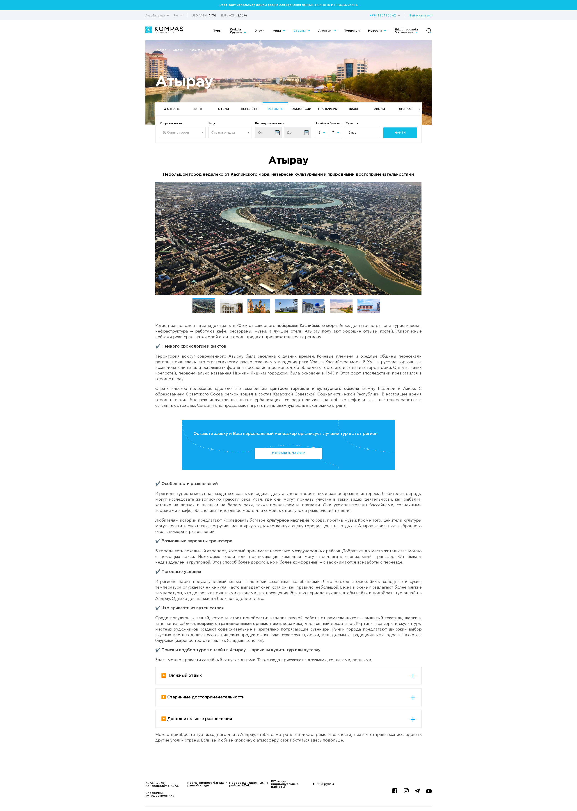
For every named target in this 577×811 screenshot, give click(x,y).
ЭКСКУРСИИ (301, 109)
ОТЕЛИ (223, 109)
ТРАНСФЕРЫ (327, 109)
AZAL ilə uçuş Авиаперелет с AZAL (162, 784)
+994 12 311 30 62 (382, 15)
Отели (259, 31)
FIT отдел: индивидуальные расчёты (284, 784)
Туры (217, 31)
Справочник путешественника (159, 794)
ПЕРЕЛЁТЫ (249, 109)
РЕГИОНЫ (275, 109)
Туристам (352, 31)
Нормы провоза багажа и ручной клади (207, 784)
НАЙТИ (400, 133)
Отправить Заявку (288, 453)
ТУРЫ (197, 109)
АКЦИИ (379, 109)
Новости (375, 31)
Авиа (277, 31)
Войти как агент (421, 15)
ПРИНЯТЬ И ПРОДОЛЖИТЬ (336, 5)
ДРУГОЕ (405, 109)
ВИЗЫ (353, 109)
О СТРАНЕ (172, 109)
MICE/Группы (323, 784)
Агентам (325, 31)
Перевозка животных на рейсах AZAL (248, 784)
